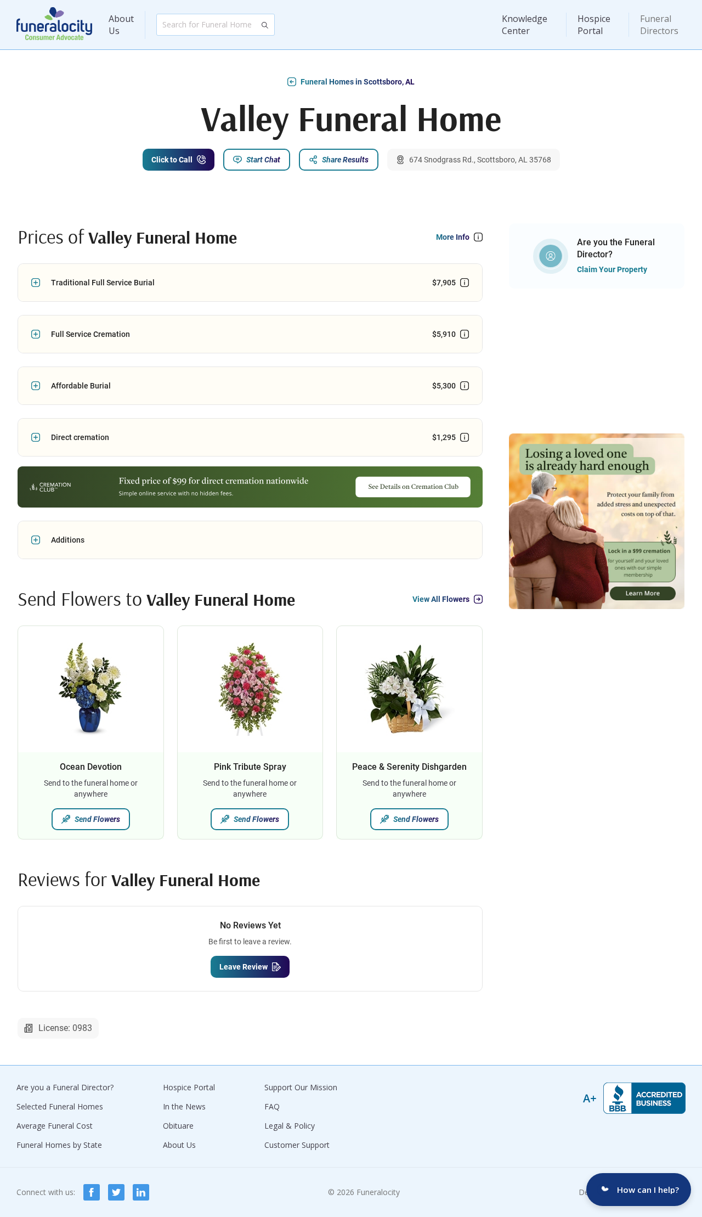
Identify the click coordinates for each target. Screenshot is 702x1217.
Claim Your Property (612, 269)
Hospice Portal (594, 25)
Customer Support (297, 1145)
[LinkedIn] (141, 1192)
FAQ (272, 1106)
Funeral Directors (659, 25)
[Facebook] (91, 1192)
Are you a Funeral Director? (65, 1087)
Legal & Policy (289, 1125)
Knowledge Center (524, 25)
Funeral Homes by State (59, 1145)
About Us (121, 25)
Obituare (178, 1125)
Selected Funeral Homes (59, 1106)
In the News (184, 1106)
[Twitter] (116, 1192)
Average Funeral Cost (54, 1125)
